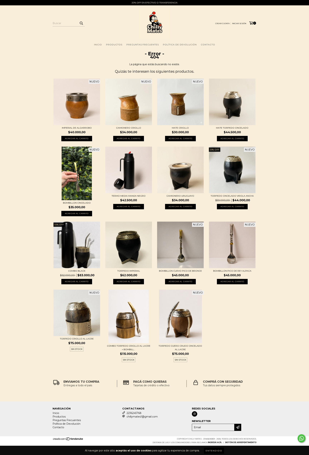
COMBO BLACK (76, 270)
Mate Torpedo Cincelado (232, 127)
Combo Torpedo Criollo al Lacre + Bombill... (128, 347)
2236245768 (134, 413)
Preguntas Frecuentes (142, 44)
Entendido (214, 450)
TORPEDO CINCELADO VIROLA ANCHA (232, 195)
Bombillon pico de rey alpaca (232, 270)
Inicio (98, 44)
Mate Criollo (180, 127)
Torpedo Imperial (128, 270)
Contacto (208, 44)
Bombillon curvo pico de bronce (180, 270)
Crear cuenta (222, 23)
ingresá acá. (215, 442)
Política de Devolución (180, 44)
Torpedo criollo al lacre (77, 338)
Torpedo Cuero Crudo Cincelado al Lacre (180, 347)
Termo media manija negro (129, 195)
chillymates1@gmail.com (142, 416)
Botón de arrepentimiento (240, 442)
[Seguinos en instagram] (194, 414)
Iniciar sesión (239, 23)
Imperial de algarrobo (77, 127)
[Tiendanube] (68, 440)
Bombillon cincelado (77, 202)
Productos (114, 44)
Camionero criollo (128, 127)
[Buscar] (81, 23)
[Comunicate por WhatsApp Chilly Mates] (301, 438)
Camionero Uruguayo (180, 195)
